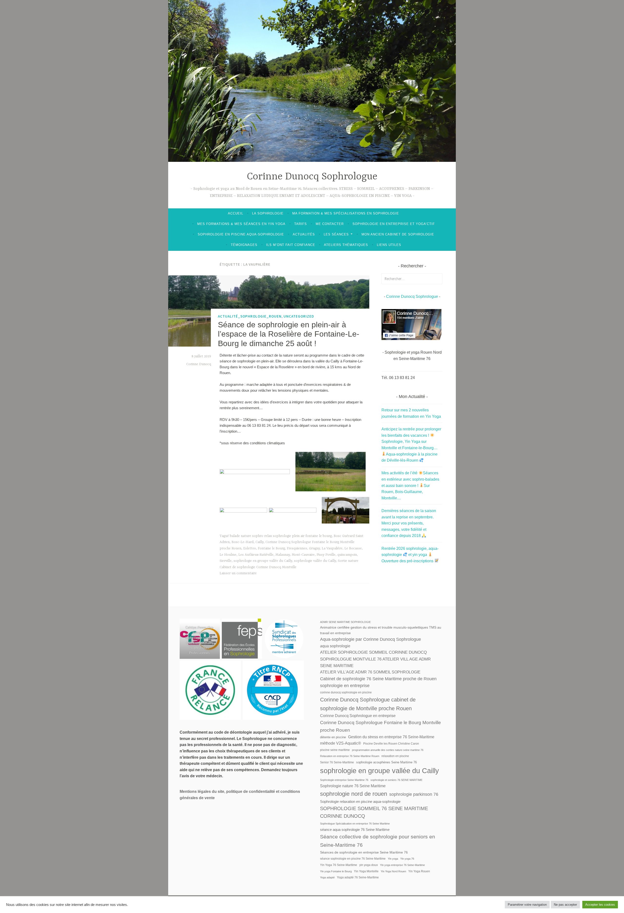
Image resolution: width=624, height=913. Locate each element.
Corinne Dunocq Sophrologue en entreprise (358, 716)
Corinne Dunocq (198, 364)
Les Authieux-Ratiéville (255, 555)
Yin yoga (393, 858)
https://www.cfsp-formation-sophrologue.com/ (199, 633)
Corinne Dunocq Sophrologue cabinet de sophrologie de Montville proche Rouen (368, 704)
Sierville (226, 561)
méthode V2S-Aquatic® (340, 743)
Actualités (304, 234)
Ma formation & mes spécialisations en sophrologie (345, 213)
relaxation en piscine (395, 756)
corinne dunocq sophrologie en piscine (346, 692)
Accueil (235, 213)
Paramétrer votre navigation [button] (527, 904)
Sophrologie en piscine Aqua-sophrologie (241, 234)
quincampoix (347, 555)
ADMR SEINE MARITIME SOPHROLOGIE (345, 622)
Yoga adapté (327, 877)
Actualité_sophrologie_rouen (250, 316)
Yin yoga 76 (407, 858)
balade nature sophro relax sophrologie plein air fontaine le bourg (281, 536)
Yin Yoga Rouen (419, 871)
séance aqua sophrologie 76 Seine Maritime (355, 830)
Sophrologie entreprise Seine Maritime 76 (344, 779)
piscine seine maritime (335, 750)
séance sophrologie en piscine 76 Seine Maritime (353, 858)
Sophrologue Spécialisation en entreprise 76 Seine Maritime (355, 823)
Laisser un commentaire (238, 573)
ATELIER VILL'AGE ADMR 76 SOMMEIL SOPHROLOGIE (370, 672)
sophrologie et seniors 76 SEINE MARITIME (396, 779)
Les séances (336, 234)
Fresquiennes (297, 548)
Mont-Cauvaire (303, 555)
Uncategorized (298, 316)
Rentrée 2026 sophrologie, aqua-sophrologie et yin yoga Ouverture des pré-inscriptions (410, 554)
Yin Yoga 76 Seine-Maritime (338, 865)
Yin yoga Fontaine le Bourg (336, 871)
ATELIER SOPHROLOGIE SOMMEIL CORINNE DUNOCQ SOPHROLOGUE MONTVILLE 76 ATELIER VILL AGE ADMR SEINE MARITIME (375, 659)
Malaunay (282, 555)
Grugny (314, 548)
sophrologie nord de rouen (353, 793)
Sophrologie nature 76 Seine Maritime (353, 786)
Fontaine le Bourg (271, 548)
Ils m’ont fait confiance (290, 245)
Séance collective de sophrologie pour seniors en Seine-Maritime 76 (377, 841)
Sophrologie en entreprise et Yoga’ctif (393, 224)
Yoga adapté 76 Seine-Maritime (358, 877)
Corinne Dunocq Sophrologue (312, 177)
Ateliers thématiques (346, 245)
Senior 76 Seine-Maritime (337, 762)
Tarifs (300, 224)
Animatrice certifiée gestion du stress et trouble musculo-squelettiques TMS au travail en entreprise (380, 630)
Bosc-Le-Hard (243, 542)
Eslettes (249, 548)
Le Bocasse (353, 548)
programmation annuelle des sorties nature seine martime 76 (387, 749)
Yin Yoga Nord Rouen (393, 871)
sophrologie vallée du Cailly (315, 561)
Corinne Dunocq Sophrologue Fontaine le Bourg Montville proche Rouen (380, 726)
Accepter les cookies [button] (600, 904)
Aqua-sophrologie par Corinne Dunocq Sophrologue (370, 639)
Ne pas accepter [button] (565, 904)
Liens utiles (389, 245)
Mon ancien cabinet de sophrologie (397, 234)
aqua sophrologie (335, 646)
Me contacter (330, 224)
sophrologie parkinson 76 (413, 794)
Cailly (259, 542)
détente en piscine (333, 737)
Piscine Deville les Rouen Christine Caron (391, 743)
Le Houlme (228, 555)
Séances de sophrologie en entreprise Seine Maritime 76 (364, 852)
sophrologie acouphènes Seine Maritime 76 (386, 762)
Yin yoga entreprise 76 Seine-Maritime (402, 865)
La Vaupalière (332, 548)
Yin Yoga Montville (366, 871)
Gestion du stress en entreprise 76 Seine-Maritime (391, 737)
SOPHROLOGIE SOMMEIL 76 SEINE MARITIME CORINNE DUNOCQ (374, 812)
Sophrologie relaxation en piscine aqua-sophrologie (360, 801)
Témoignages (244, 245)
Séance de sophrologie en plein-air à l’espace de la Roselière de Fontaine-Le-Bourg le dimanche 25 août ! (288, 334)
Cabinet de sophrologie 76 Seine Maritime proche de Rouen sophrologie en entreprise (378, 682)
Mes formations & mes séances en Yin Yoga (241, 224)
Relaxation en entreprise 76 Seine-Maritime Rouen (349, 756)
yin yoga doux (368, 865)
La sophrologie (267, 213)
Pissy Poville (326, 555)
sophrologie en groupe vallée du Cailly (263, 561)
